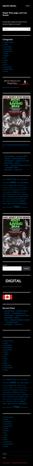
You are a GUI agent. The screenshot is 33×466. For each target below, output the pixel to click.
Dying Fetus (15, 189)
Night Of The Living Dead (12, 201)
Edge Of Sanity (23, 189)
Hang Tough (22, 192)
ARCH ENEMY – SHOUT (11, 163)
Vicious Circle (9, 207)
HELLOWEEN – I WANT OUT (13, 170)
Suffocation (15, 203)
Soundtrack (8, 67)
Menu (28, 5)
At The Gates (6, 182)
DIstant (25, 187)
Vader (4, 207)
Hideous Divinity (7, 194)
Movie (6, 53)
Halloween (16, 192)
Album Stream (8, 42)
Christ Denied (5, 187)
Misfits (27, 196)
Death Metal (8, 49)
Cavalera (19, 185)
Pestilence (23, 201)
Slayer (9, 203)
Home (5, 454)
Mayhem (21, 196)
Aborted (4, 179)
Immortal (13, 194)
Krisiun (5, 196)
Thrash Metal (8, 69)
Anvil (18, 179)
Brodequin (5, 185)
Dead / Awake (20, 187)
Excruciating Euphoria (7, 192)
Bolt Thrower (25, 182)
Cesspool (24, 185)
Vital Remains (24, 207)
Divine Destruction (7, 189)
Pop (5, 58)
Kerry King (25, 194)
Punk (5, 60)
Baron (18, 182)
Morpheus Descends (18, 198)
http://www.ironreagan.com (11, 87)
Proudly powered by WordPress (20, 463)
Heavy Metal (8, 51)
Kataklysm (19, 194)
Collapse (11, 187)
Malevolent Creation (12, 196)
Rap (5, 62)
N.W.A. (4, 201)
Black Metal (8, 47)
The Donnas (22, 203)
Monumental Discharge (7, 198)
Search (5, 265)
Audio (6, 44)
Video (6, 71)
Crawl (15, 187)
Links (4, 458)
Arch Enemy (24, 179)
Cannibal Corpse (12, 185)
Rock (5, 65)
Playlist (6, 56)
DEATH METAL (9, 6)
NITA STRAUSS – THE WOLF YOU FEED (16, 161)
